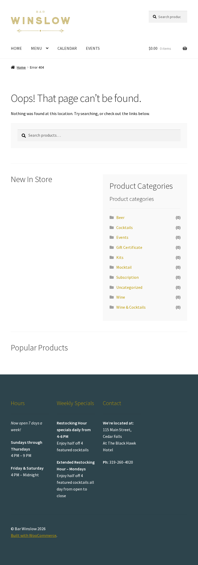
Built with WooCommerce (33, 535)
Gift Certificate (129, 247)
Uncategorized (129, 287)
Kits (119, 257)
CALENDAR (67, 48)
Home (21, 67)
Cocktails (124, 227)
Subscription (127, 277)
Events (122, 237)
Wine (120, 297)
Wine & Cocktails (131, 307)
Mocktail (124, 267)
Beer (120, 217)
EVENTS (93, 48)
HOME (16, 48)
